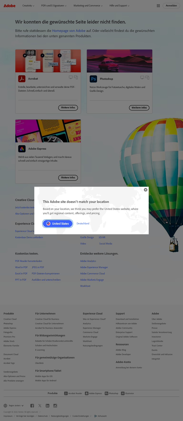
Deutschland (83, 223)
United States (60, 223)
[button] (146, 190)
